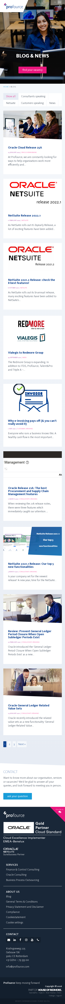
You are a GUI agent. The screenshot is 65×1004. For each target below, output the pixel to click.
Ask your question (17, 796)
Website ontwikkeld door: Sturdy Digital (32, 1001)
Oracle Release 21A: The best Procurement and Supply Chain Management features (28, 491)
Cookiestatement (16, 917)
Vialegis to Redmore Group (25, 352)
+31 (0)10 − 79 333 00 (17, 960)
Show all (11, 96)
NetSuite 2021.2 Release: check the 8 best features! (31, 281)
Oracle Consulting (16, 874)
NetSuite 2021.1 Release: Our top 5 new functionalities (31, 565)
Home (6, 87)
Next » (22, 744)
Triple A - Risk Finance (47, 993)
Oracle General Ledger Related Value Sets (28, 707)
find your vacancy (32, 70)
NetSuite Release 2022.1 (24, 215)
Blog (8, 896)
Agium (59, 995)
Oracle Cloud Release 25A (25, 147)
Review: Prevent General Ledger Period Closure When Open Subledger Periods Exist (29, 634)
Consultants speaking (33, 96)
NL (55, 2)
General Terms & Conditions (22, 901)
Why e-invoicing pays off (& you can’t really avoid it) (32, 422)
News (52, 103)
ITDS (59, 993)
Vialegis (52, 995)
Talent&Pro (33, 993)
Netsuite (10, 103)
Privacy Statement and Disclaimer (25, 906)
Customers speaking (32, 103)
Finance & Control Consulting (22, 869)
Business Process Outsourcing (22, 880)
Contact (12, 934)
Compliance (13, 912)
